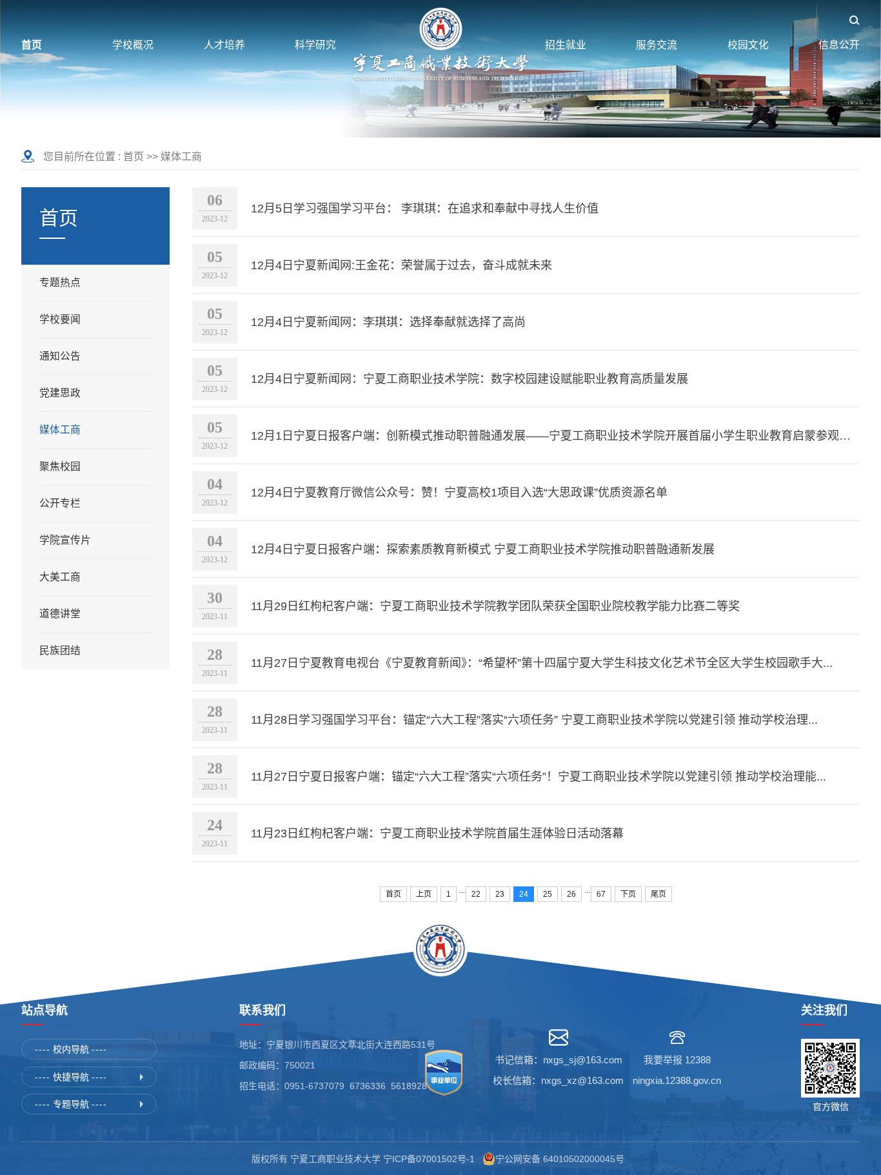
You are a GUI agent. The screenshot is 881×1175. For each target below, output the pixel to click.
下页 (628, 894)
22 (475, 894)
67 (601, 894)
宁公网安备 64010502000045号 (562, 1159)
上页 (423, 894)
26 (571, 894)
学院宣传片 (65, 540)
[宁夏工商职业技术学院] (440, 45)
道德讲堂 (60, 613)
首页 (133, 156)
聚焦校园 (60, 466)
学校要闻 (60, 319)
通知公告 (60, 356)
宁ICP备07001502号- (426, 1159)
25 (547, 894)
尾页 (658, 894)
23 (499, 894)
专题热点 (60, 282)
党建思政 (60, 392)
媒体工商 (181, 156)
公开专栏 (60, 503)
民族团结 (60, 650)
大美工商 (60, 576)
